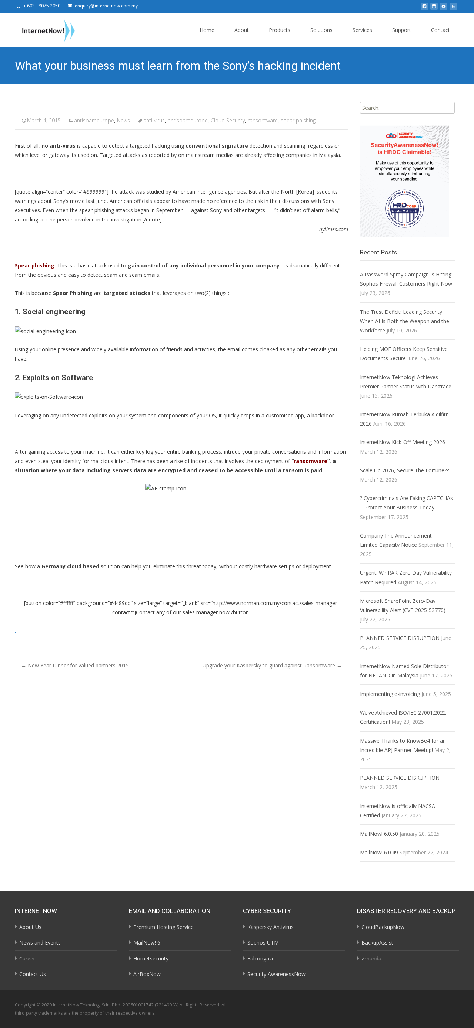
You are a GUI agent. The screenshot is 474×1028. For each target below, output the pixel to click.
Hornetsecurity (150, 958)
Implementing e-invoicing (390, 693)
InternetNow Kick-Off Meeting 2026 (402, 442)
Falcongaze (261, 958)
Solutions (321, 29)
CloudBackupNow (382, 926)
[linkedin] (453, 8)
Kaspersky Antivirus (270, 926)
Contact (440, 29)
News (123, 120)
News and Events (40, 942)
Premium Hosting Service (163, 926)
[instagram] (434, 8)
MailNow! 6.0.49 (379, 852)
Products (279, 29)
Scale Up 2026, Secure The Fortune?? (404, 470)
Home (207, 29)
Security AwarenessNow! (277, 974)
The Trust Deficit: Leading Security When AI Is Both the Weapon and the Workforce (404, 321)
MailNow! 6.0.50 (379, 833)
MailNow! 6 (146, 942)
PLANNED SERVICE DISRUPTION (400, 637)
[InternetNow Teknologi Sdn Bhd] (42, 29)
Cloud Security (228, 120)
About (241, 29)
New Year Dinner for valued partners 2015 (75, 665)
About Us (30, 926)
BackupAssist (377, 942)
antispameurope (94, 120)
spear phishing (298, 120)
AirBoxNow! (147, 974)
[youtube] (443, 8)
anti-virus (154, 120)
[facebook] (424, 8)
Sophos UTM (263, 942)
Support (401, 29)
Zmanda (371, 958)
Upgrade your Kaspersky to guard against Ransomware (272, 665)
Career (27, 958)
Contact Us (32, 974)
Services (362, 29)
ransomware (263, 120)
